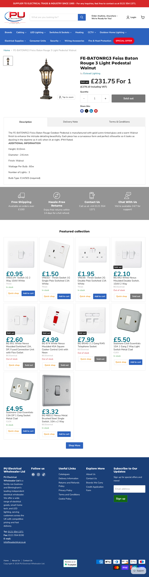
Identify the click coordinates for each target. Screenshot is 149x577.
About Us (90, 474)
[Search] (82, 17)
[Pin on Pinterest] (96, 111)
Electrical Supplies (14, 40)
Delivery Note (70, 121)
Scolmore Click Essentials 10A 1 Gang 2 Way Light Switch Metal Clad (127, 346)
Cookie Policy (65, 498)
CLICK (116, 352)
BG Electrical (119, 287)
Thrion (8, 283)
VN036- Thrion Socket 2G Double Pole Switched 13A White (92, 280)
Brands (8, 32)
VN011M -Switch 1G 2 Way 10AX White (18, 279)
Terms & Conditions (119, 121)
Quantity (84, 92)
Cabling (20, 32)
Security (54, 40)
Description (25, 122)
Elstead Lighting (91, 73)
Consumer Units (38, 40)
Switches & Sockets (59, 32)
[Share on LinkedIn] (91, 111)
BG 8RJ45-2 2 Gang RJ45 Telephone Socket (91, 345)
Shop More (74, 445)
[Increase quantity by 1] (105, 98)
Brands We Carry (94, 482)
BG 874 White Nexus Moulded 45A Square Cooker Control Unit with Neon (55, 348)
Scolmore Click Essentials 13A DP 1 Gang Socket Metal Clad (19, 415)
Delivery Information (68, 478)
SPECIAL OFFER (124, 40)
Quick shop (13, 293)
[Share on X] (86, 111)
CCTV (91, 32)
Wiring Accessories (74, 40)
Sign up (120, 498)
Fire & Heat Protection (99, 40)
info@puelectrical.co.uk (15, 542)
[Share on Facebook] (82, 111)
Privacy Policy (65, 490)
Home (7, 50)
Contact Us (91, 478)
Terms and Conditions (69, 494)
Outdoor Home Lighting (112, 32)
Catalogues (64, 474)
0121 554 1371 (15, 531)
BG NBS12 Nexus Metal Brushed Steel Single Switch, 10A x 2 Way (55, 418)
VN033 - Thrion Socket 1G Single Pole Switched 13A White (56, 280)
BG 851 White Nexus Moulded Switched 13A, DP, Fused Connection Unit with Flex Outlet (20, 348)
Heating (79, 32)
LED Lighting (37, 32)
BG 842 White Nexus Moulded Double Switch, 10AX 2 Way (126, 280)
